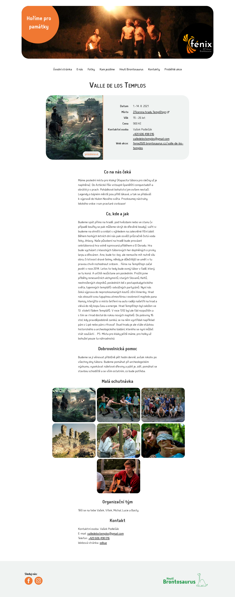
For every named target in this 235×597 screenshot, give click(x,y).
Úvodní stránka (62, 70)
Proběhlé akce (173, 70)
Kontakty (154, 70)
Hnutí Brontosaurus (131, 70)
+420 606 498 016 (143, 135)
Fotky (91, 70)
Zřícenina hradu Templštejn (149, 112)
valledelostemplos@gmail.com (151, 139)
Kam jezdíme (107, 70)
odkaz (103, 543)
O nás (80, 70)
